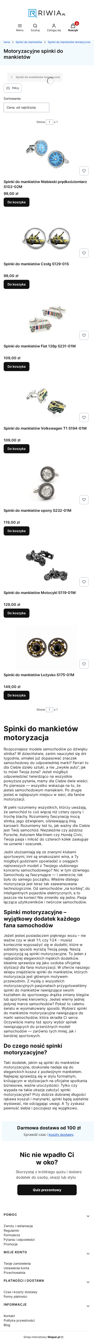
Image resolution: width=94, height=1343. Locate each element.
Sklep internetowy (42, 1337)
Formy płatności (15, 1296)
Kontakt (9, 1316)
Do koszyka (17, 202)
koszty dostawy (61, 1134)
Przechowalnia (14, 1272)
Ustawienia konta (16, 1268)
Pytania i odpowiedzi (19, 1239)
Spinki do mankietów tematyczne (69, 42)
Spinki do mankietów (29, 42)
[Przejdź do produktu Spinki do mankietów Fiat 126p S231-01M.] (47, 319)
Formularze (12, 1235)
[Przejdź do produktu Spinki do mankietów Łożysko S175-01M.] (47, 647)
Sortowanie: (12, 98)
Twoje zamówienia (17, 1263)
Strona (41, 122)
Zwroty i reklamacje (18, 1226)
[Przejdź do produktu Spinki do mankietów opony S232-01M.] (47, 483)
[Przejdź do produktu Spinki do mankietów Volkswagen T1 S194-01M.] (47, 401)
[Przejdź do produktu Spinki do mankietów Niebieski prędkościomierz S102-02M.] (47, 154)
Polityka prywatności (19, 1320)
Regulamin (11, 1230)
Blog (7, 1325)
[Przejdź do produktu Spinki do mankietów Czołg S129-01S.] (47, 237)
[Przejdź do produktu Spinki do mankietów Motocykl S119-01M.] (47, 565)
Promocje (11, 1244)
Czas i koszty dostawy (20, 1292)
